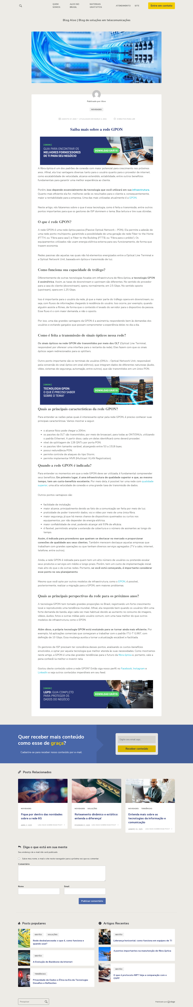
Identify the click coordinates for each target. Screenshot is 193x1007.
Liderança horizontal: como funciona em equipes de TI (142, 940)
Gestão (38, 934)
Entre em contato (161, 5)
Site (137, 5)
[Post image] (43, 791)
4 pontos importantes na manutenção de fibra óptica (142, 950)
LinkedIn (43, 672)
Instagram (139, 668)
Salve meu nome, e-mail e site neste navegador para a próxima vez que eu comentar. (60, 858)
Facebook (126, 668)
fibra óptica (125, 655)
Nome (21, 886)
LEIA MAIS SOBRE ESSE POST (50, 825)
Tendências (146, 808)
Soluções (92, 808)
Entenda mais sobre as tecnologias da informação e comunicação (147, 818)
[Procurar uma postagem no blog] (46, 1002)
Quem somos (56, 5)
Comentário (24, 864)
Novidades (96, 109)
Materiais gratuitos (96, 5)
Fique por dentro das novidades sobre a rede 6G (41, 816)
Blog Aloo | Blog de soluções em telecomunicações (96, 20)
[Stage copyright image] (171, 1002)
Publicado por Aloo (96, 101)
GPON (133, 197)
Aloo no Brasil (74, 5)
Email (66, 886)
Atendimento (123, 5)
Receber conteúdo (137, 748)
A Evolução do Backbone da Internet (52, 961)
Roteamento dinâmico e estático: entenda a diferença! (96, 816)
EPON (121, 581)
